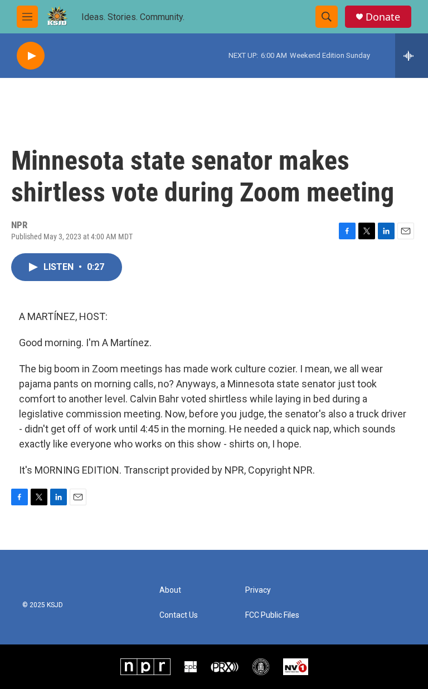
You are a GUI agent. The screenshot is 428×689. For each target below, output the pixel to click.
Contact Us (178, 615)
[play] (31, 56)
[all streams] (411, 55)
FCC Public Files (272, 615)
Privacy (258, 590)
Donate (383, 17)
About (170, 590)
